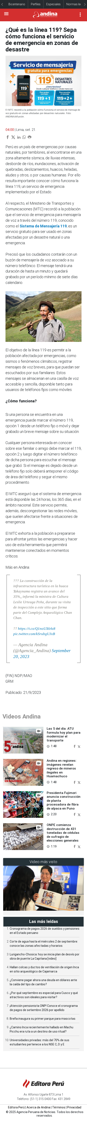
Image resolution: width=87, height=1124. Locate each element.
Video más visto (43, 861)
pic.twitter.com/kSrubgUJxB (34, 634)
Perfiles (36, 4)
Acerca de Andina (38, 1107)
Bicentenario (16, 4)
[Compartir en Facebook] (75, 746)
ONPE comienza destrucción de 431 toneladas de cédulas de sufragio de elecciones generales (63, 832)
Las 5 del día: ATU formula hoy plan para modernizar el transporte (63, 734)
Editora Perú (16, 1107)
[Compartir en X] (79, 746)
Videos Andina (22, 716)
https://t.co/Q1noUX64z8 (36, 629)
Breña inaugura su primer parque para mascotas (42, 1018)
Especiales (53, 4)
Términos (58, 1107)
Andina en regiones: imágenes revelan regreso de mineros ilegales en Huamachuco (61, 768)
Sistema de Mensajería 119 (43, 226)
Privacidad (74, 1107)
